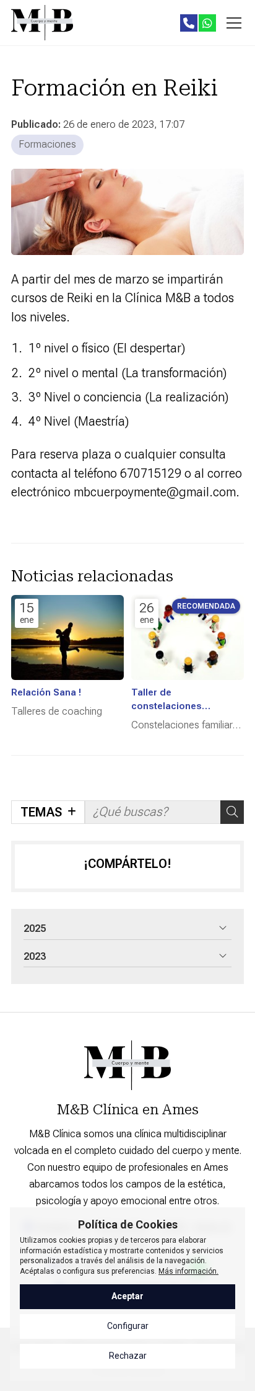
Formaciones (47, 144)
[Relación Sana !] (67, 637)
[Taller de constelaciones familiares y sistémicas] (187, 637)
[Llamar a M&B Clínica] (188, 23)
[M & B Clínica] (42, 22)
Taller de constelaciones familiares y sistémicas (183, 700)
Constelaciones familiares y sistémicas (187, 726)
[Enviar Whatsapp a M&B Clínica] (207, 23)
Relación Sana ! (46, 692)
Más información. (188, 1271)
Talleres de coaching (56, 711)
